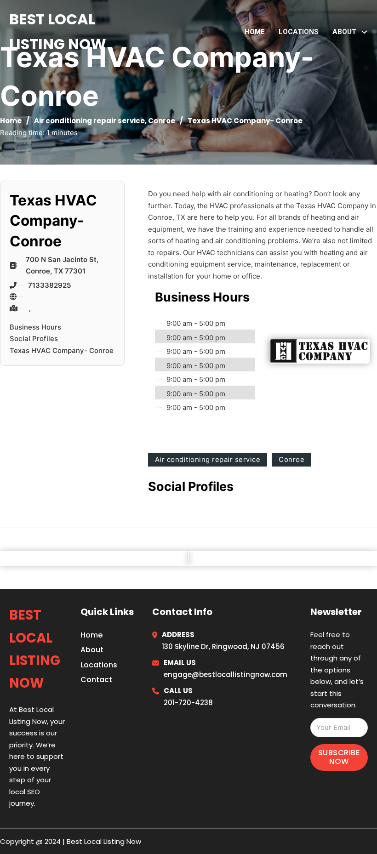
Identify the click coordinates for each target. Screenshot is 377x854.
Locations (299, 32)
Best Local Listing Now (57, 31)
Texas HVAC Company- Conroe (62, 350)
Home (255, 32)
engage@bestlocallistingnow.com (225, 674)
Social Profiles (34, 338)
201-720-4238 (188, 702)
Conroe (161, 120)
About (91, 649)
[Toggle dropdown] (364, 31)
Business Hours (35, 327)
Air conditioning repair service (89, 120)
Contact (96, 679)
